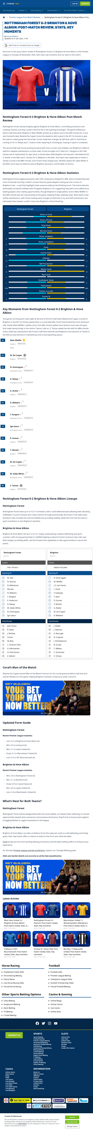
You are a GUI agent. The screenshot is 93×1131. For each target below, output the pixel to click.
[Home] (4, 17)
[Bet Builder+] (46, 698)
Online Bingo (56, 1000)
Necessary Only (72, 1122)
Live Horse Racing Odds (14, 983)
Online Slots (56, 1011)
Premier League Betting (61, 975)
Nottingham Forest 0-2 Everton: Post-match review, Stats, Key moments (46, 923)
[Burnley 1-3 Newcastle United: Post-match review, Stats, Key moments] (76, 939)
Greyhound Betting (12, 1004)
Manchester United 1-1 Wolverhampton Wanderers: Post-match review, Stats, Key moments (76, 923)
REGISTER (85, 4)
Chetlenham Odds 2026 (14, 972)
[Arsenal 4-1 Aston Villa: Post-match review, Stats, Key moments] (47, 939)
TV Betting (8, 1011)
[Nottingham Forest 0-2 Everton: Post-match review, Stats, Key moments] (47, 910)
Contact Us (14, 1035)
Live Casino (55, 1008)
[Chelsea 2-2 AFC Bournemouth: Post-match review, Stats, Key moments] (17, 939)
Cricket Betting (10, 1015)
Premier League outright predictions (29, 850)
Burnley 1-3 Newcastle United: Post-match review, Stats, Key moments (75, 952)
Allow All (72, 1117)
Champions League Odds (61, 979)
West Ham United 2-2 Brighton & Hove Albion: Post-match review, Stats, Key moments (16, 923)
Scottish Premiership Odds (62, 983)
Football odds (56, 972)
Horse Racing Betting (13, 975)
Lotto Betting (9, 1000)
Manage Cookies (72, 1126)
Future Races (9, 979)
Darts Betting (9, 1008)
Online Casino (56, 1004)
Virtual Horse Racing (12, 986)
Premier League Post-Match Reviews (24, 17)
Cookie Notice (22, 1124)
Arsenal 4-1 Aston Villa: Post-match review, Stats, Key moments (46, 952)
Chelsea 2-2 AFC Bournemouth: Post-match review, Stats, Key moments (16, 952)
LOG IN (75, 4)
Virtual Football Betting (60, 986)
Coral (5, 842)
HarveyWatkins (12, 36)
